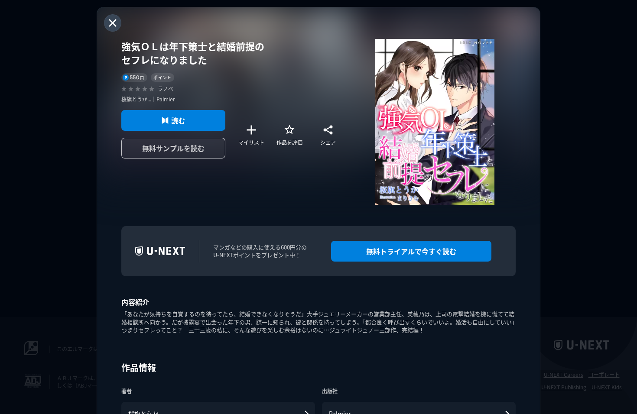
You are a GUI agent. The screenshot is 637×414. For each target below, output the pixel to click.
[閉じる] (112, 23)
